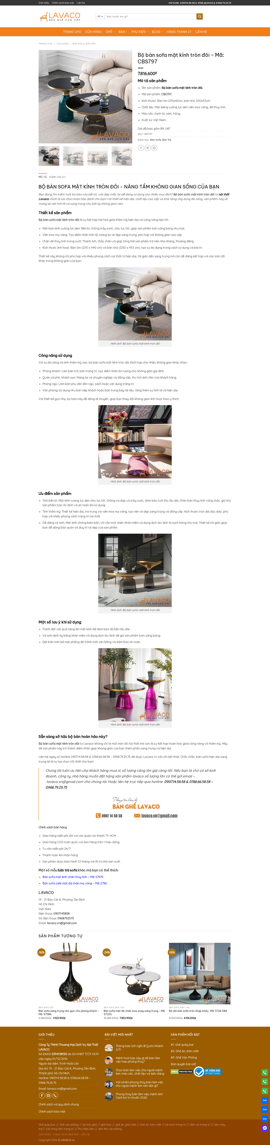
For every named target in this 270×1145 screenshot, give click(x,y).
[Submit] (200, 16)
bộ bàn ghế (90, 1124)
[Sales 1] (265, 1101)
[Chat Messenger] (265, 1129)
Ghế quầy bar (47, 1124)
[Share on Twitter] (148, 148)
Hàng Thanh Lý (179, 32)
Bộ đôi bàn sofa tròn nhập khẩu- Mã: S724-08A (198, 1011)
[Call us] (55, 1095)
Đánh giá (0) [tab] (57, 176)
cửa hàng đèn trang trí (60, 1129)
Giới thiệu (44, 2)
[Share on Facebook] (141, 148)
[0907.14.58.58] (265, 1073)
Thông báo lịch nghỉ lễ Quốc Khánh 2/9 (139, 1047)
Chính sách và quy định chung (59, 1104)
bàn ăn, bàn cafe (150, 1124)
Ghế (109, 32)
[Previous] (45, 96)
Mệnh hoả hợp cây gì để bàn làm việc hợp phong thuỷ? (138, 1059)
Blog (156, 32)
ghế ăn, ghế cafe (126, 1124)
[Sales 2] (265, 1110)
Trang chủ (72, 32)
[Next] (126, 96)
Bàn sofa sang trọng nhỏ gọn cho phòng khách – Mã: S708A (69, 1012)
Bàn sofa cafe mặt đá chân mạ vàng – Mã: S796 (74, 883)
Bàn (122, 32)
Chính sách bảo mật (63, 2)
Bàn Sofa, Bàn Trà (84, 43)
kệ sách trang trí (175, 1124)
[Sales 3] (265, 1120)
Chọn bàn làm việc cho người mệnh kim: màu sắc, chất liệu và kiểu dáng (140, 1071)
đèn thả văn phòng (110, 1129)
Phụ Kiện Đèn (86, 1129)
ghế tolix (106, 1124)
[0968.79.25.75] (265, 1092)
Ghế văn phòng (69, 1124)
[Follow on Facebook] (42, 1095)
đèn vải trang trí (200, 1124)
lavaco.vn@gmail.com (62, 923)
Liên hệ (81, 2)
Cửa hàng (93, 32)
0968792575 (65, 918)
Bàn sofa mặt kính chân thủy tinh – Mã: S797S (72, 877)
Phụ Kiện (138, 32)
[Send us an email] (49, 1095)
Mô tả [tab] (43, 176)
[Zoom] (43, 139)
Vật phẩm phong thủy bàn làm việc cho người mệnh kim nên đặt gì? (139, 1084)
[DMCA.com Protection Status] (182, 1071)
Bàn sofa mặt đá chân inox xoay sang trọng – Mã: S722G (134, 1012)
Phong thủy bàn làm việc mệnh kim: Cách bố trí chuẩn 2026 (139, 1095)
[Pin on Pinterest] (154, 148)
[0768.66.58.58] (265, 1082)
